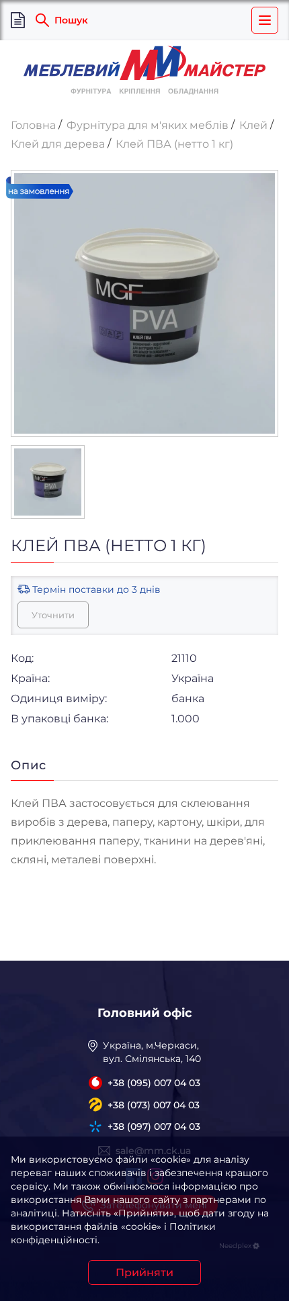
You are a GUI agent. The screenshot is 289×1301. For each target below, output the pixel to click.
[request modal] (18, 20)
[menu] (264, 20)
